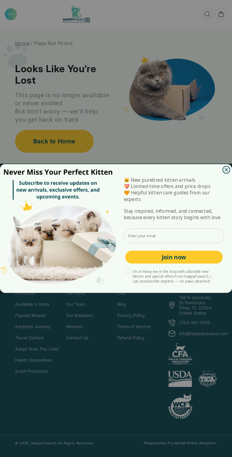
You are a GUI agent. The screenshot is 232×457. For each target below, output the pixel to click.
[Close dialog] (226, 169)
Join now (174, 257)
